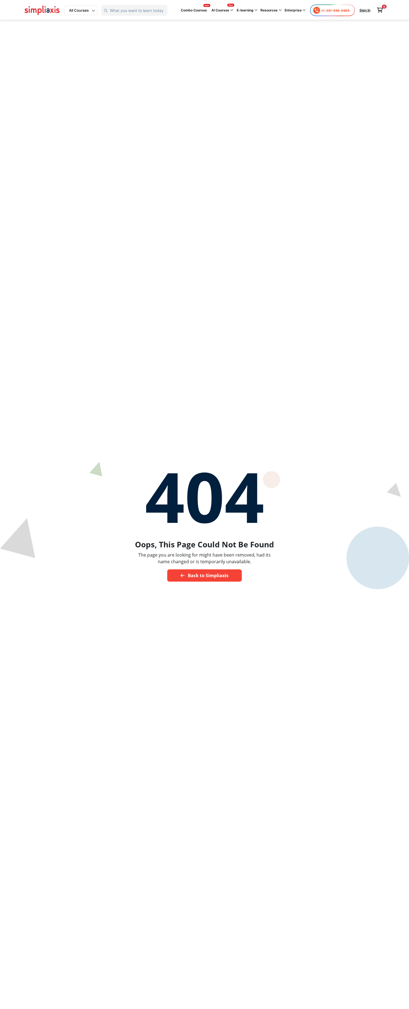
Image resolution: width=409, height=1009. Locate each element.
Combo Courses (194, 10)
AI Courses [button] (220, 10)
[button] (81, 10)
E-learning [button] (245, 10)
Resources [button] (269, 10)
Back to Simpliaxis (207, 575)
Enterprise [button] (293, 10)
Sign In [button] (364, 10)
